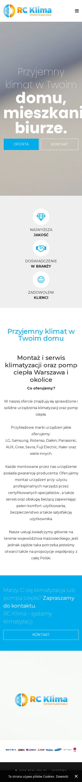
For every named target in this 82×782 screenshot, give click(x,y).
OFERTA (21, 144)
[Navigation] (77, 11)
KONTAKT (59, 144)
